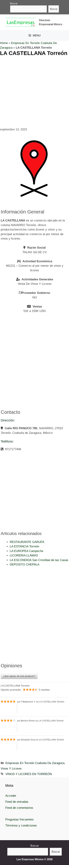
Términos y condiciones (21, 825)
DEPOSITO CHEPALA (24, 564)
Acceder (10, 795)
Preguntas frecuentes (19, 819)
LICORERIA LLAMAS (24, 555)
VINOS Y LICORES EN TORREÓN (28, 774)
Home (4, 43)
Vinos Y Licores (11, 768)
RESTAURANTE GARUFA (27, 542)
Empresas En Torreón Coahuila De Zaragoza (34, 763)
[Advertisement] (34, 91)
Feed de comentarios (19, 807)
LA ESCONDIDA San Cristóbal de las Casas (39, 560)
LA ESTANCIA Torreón (24, 546)
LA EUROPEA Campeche (26, 551)
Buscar (13, 3)
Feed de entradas (16, 801)
